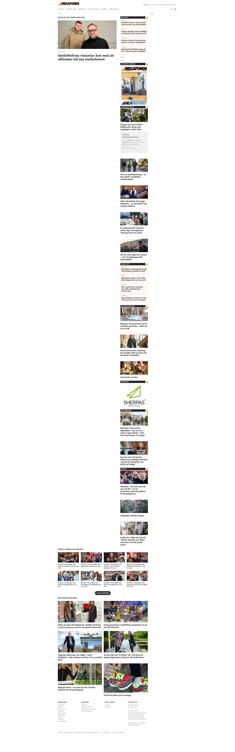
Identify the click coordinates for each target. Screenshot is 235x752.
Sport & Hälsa (93, 9)
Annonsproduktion (86, 711)
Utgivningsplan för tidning (88, 709)
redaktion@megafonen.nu (138, 713)
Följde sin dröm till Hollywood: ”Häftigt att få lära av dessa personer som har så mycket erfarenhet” (80, 626)
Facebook (107, 705)
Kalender (60, 717)
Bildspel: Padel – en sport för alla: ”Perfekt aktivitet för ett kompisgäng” (76, 688)
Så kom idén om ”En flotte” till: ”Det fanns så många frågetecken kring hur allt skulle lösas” (124, 656)
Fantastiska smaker (129, 377)
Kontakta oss (172, 5)
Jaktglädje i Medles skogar (132, 515)
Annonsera (146, 5)
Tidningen (154, 5)
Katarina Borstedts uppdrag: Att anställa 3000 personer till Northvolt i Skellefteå (133, 353)
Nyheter (61, 9)
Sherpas (122, 732)
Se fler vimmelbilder (103, 593)
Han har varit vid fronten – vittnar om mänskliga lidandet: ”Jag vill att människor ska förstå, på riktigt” (134, 461)
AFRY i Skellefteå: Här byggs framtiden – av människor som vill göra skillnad (133, 203)
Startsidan (61, 705)
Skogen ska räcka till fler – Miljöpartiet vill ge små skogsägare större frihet (132, 127)
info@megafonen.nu (138, 715)
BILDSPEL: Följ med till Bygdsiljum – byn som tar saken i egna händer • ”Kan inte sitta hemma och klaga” (132, 432)
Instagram (108, 707)
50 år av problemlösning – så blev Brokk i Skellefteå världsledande (133, 177)
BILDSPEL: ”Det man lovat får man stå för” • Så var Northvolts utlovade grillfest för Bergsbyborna (133, 490)
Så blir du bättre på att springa (117, 695)
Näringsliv (82, 9)
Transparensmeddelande (129, 148)
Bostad (104, 9)
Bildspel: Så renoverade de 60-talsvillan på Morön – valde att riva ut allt (134, 326)
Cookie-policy (106, 732)
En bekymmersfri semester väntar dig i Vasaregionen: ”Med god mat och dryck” (132, 230)
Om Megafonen (162, 5)
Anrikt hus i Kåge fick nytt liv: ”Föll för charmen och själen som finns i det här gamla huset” (133, 541)
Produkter (84, 705)
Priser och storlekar (87, 707)
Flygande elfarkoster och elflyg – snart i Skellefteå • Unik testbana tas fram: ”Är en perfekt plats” (80, 657)
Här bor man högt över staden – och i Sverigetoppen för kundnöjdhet (133, 257)
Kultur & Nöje (71, 9)
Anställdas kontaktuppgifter (136, 717)
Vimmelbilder (114, 9)
